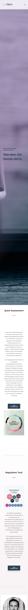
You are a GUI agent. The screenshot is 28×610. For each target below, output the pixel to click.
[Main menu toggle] (24, 4)
